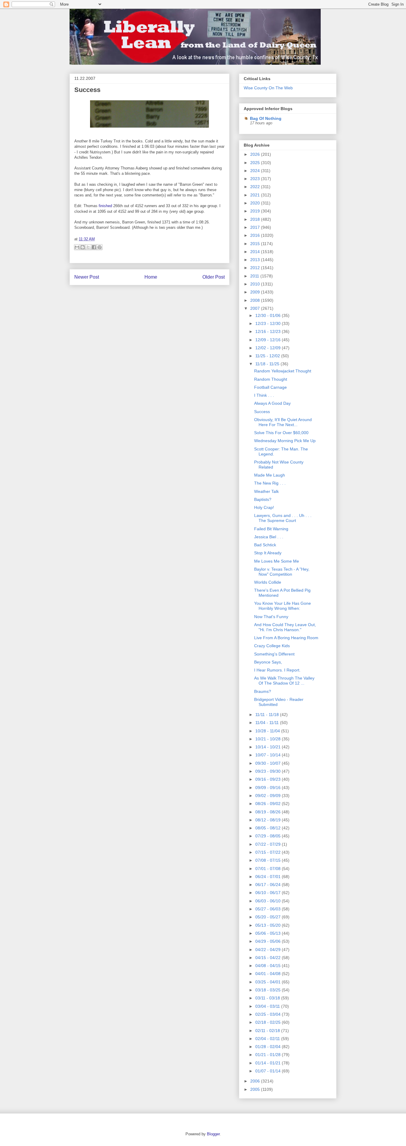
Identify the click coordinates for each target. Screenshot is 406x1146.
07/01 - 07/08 (268, 868)
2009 (255, 292)
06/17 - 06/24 (268, 884)
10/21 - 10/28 (268, 739)
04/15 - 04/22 (268, 957)
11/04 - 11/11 (267, 722)
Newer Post (86, 277)
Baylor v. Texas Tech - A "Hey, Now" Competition (281, 572)
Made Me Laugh (269, 475)
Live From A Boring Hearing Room (286, 637)
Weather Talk (266, 491)
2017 (255, 227)
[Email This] (77, 247)
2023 (255, 178)
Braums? (262, 691)
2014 (255, 251)
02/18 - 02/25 (268, 1022)
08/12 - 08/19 (268, 820)
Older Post (213, 277)
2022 (255, 186)
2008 (255, 300)
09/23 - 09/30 (268, 771)
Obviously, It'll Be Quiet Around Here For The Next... (283, 422)
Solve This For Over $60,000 (281, 432)
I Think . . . (264, 395)
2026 (255, 154)
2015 (255, 243)
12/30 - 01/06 (268, 315)
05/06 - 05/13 (268, 933)
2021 (255, 195)
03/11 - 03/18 (268, 998)
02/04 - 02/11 (268, 1038)
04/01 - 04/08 (268, 973)
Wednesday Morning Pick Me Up (285, 440)
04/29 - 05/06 (268, 941)
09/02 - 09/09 (268, 795)
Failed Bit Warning (271, 528)
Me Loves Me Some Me (276, 561)
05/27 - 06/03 (268, 909)
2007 (255, 308)
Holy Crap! (264, 507)
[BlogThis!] (83, 247)
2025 (255, 162)
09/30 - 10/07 (268, 763)
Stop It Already (267, 552)
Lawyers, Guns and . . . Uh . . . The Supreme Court (282, 518)
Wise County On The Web (268, 87)
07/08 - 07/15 (268, 860)
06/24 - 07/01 (268, 876)
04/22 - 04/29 (268, 949)
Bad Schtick (265, 544)
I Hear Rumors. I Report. (277, 670)
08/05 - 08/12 (268, 828)
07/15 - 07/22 (268, 852)
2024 (255, 170)
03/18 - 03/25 (268, 990)
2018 (255, 219)
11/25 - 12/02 (268, 355)
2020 (255, 203)
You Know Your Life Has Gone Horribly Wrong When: (282, 606)
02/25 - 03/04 (268, 1014)
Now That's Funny (271, 616)
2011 (255, 276)
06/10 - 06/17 (268, 892)
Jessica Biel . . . (268, 536)
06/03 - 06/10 (268, 901)
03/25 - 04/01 (268, 982)
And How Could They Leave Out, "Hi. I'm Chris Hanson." (285, 627)
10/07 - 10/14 (268, 755)
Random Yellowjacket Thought (282, 371)
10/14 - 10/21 (268, 747)
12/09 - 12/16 (268, 339)
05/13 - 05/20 (268, 925)
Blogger (213, 1134)
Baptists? (262, 499)
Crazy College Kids (272, 645)
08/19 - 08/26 (268, 811)
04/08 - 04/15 (268, 965)
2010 (255, 284)
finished (106, 206)
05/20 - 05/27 (268, 917)
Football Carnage (270, 387)
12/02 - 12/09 (268, 347)
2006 (255, 1081)
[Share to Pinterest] (100, 247)
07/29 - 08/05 (268, 836)
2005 (255, 1089)
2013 (255, 259)
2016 (255, 235)
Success (87, 89)
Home (150, 277)
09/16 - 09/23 (268, 779)
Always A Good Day (272, 403)
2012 (255, 267)
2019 (255, 211)
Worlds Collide (267, 582)
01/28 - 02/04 (268, 1046)
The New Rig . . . (270, 483)
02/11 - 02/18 (268, 1030)
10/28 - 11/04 (268, 730)
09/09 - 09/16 (268, 787)
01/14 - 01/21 (268, 1063)
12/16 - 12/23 (268, 331)
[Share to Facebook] (94, 247)
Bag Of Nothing (265, 118)
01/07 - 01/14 (268, 1071)
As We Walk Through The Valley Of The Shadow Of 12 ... (284, 680)
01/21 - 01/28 (268, 1054)
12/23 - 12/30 (268, 323)
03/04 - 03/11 (268, 1006)
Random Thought (270, 379)
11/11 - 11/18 (267, 714)
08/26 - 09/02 (268, 803)
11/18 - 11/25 (268, 363)
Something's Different (274, 654)
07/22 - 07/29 (268, 844)
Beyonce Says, (268, 662)
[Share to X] (88, 247)
